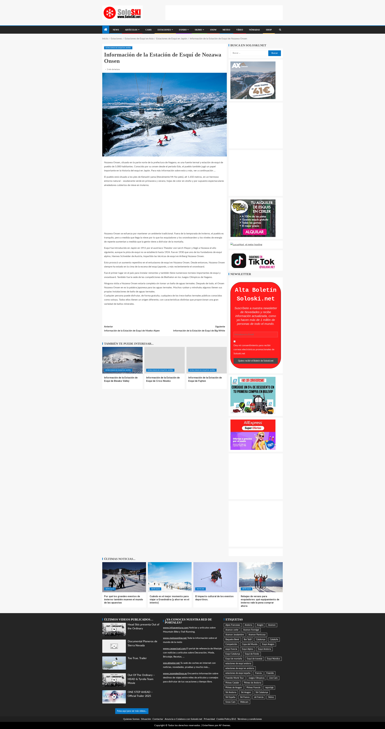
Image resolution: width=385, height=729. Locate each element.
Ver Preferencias (369, 716)
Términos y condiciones (359, 723)
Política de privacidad (340, 723)
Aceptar (319, 716)
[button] (378, 684)
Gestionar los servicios (317, 707)
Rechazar (344, 716)
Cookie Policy (324, 723)
